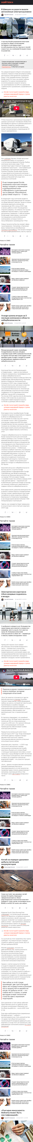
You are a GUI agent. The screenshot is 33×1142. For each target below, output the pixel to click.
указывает (10, 948)
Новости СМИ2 (5, 240)
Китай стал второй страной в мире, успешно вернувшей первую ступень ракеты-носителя (17, 94)
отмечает (17, 699)
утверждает (5, 914)
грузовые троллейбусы (9, 230)
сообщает (7, 158)
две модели (16, 774)
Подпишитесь (6, 67)
